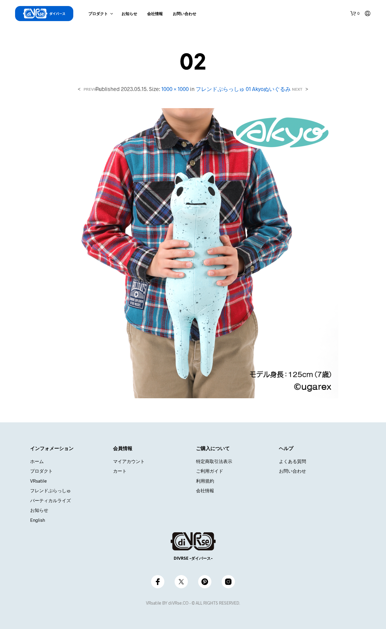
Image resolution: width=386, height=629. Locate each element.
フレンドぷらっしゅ (50, 490)
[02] (193, 252)
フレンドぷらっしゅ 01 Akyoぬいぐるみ (243, 89)
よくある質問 (292, 461)
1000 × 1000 (175, 89)
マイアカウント (129, 461)
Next (297, 89)
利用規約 (205, 480)
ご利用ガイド (209, 471)
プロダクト (98, 14)
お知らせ (129, 14)
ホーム (37, 461)
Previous (93, 89)
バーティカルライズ (50, 500)
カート (120, 471)
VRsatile (38, 480)
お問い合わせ (184, 14)
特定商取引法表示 (214, 461)
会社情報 (155, 14)
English (37, 520)
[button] (354, 14)
